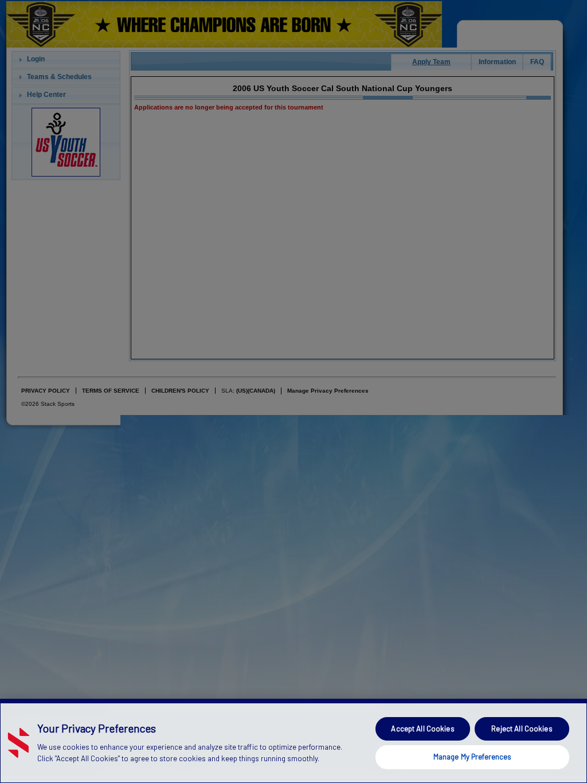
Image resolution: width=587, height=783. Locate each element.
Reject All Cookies (521, 728)
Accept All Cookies (422, 728)
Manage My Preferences (472, 756)
